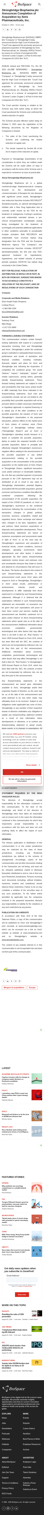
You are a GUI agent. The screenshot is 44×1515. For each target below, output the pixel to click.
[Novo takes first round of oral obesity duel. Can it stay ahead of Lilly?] (37, 1251)
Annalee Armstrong (8, 1239)
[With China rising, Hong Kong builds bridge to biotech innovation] (37, 1236)
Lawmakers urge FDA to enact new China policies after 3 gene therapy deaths (15, 1095)
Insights (5, 1311)
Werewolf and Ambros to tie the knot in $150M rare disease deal (15, 1115)
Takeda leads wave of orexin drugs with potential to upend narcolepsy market (15, 1220)
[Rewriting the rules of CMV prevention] (37, 1313)
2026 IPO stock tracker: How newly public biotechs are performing (13, 1348)
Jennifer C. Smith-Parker (30, 1319)
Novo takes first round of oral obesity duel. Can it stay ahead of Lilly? (16, 1251)
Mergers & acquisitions (14, 988)
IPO (3, 1342)
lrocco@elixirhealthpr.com (12, 312)
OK (22, 772)
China (4, 1232)
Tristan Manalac (7, 1255)
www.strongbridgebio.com (12, 940)
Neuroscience (8, 1215)
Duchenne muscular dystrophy (15, 1074)
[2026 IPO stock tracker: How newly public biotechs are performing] (37, 1345)
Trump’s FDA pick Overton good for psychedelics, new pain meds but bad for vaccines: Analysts (15, 1204)
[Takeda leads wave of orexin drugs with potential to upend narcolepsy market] (37, 1220)
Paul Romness (6, 1193)
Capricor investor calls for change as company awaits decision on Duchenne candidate (15, 1079)
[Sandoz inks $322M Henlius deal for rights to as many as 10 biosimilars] (37, 1363)
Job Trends (7, 1327)
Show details (31, 765)
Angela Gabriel (27, 1335)
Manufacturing (8, 1360)
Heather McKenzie (8, 1084)
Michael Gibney (7, 1119)
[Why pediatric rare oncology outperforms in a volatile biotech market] (37, 1187)
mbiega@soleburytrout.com (13, 331)
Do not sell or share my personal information (22, 780)
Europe (32, 988)
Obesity (5, 1247)
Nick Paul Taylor (7, 1134)
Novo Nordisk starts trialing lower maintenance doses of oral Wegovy (15, 1131)
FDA (3, 1199)
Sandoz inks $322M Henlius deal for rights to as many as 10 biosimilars (15, 1365)
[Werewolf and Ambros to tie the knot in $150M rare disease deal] (37, 1116)
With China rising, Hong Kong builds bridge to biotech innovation (15, 1235)
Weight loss (7, 1127)
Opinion (5, 1183)
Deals (4, 1111)
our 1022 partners (17, 734)
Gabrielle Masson (7, 1100)
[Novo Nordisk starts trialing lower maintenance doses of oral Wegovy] (37, 1131)
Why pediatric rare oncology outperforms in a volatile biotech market (14, 1188)
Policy (5, 1090)
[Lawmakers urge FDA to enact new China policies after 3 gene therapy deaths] (37, 1095)
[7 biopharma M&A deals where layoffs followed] (37, 1329)
